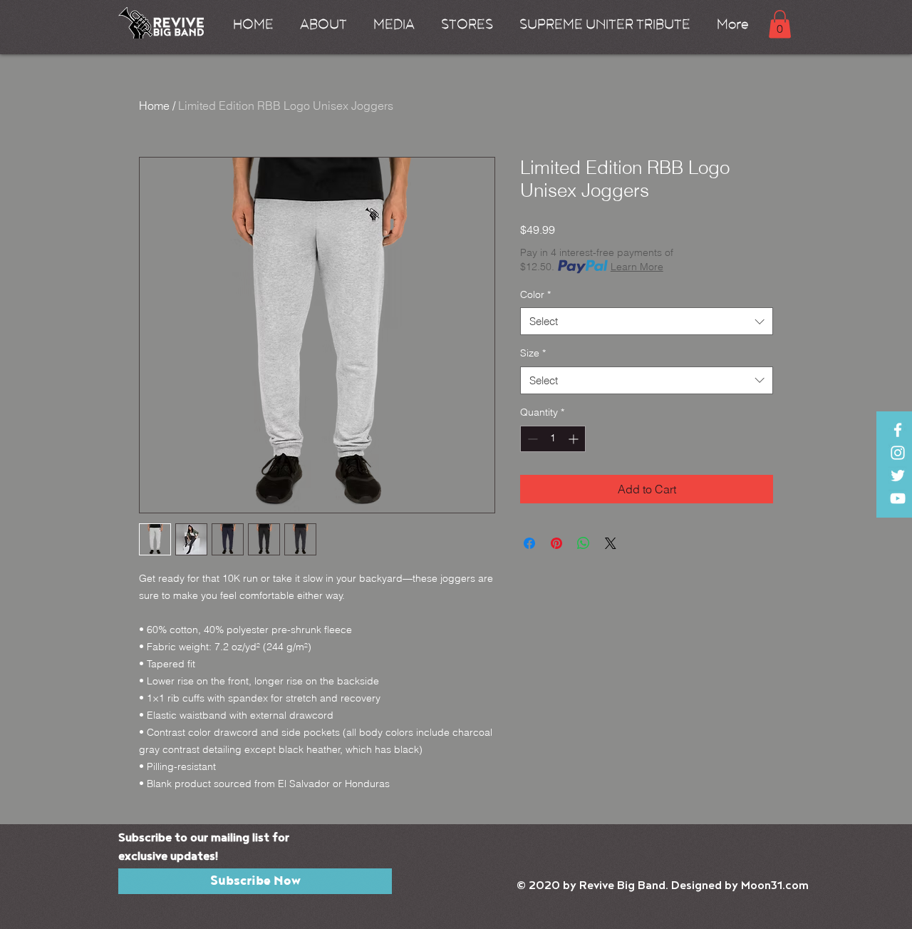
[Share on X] (610, 543)
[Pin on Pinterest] (556, 543)
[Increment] (575, 438)
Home (154, 105)
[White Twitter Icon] (897, 475)
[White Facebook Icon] (897, 430)
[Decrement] (531, 438)
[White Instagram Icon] (897, 452)
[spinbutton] (553, 438)
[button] (321, 24)
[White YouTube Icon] (897, 498)
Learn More (637, 266)
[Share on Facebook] (529, 543)
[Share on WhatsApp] (583, 543)
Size (533, 353)
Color (535, 294)
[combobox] (646, 321)
